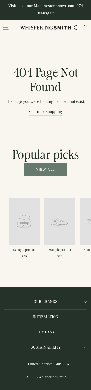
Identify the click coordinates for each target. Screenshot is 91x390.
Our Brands (45, 302)
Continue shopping (45, 112)
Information (45, 317)
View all (45, 169)
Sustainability (46, 348)
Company (46, 332)
